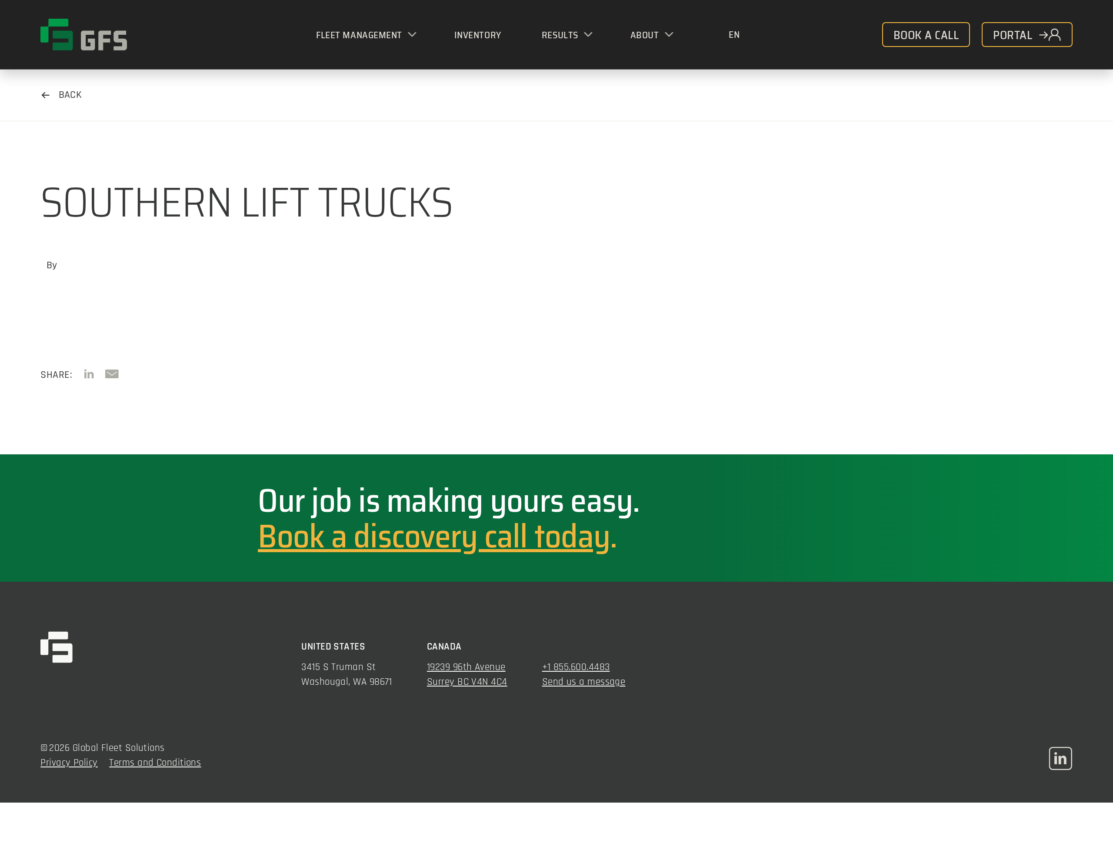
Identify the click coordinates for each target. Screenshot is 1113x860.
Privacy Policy (68, 763)
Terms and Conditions (155, 763)
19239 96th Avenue (466, 667)
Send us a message (584, 682)
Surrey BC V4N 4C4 (467, 682)
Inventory (477, 35)
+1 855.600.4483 (576, 667)
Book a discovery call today (434, 536)
